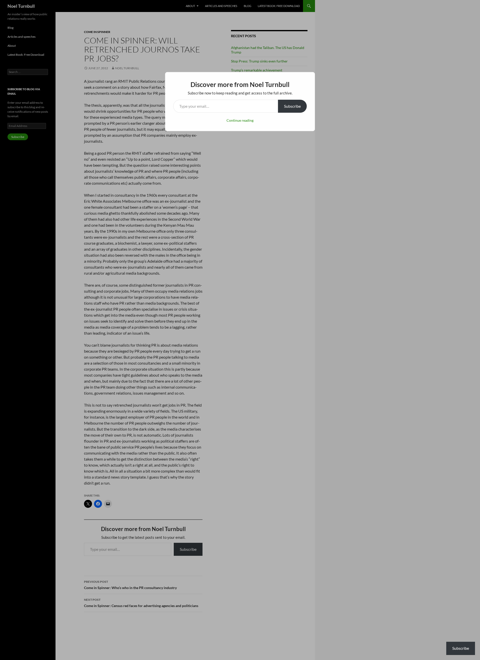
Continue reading (240, 120)
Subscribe (292, 106)
